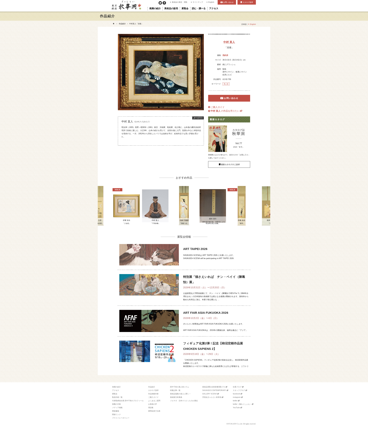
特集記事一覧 (175, 390)
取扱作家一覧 (117, 397)
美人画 (226, 84)
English (211, 2)
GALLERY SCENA (209, 394)
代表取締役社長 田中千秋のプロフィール (128, 401)
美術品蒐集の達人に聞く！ (180, 394)
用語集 (150, 408)
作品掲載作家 (153, 394)
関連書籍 (115, 411)
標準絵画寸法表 (154, 411)
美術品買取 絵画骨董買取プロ (213, 387)
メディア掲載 (117, 408)
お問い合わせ (228, 2)
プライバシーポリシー (120, 418)
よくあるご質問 (154, 401)
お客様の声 (152, 404)
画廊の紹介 (116, 387)
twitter (235, 401)
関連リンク (116, 414)
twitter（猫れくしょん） (242, 404)
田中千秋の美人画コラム (179, 387)
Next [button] (201, 72)
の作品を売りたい (225, 111)
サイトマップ (198, 2)
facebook (236, 394)
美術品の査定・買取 (179, 2)
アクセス (115, 390)
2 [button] (163, 107)
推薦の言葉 (116, 404)
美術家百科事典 (176, 397)
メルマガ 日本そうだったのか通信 (184, 401)
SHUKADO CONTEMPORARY (214, 390)
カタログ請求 (248, 2)
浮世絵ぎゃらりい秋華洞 (211, 397)
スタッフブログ (239, 390)
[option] (161, 72)
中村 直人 (229, 42)
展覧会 (114, 394)
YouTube (236, 408)
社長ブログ (237, 387)
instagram (237, 397)
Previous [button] (121, 72)
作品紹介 (122, 24)
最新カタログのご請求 (230, 164)
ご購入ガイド (218, 107)
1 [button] (158, 107)
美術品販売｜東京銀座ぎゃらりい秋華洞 (126, 5)
